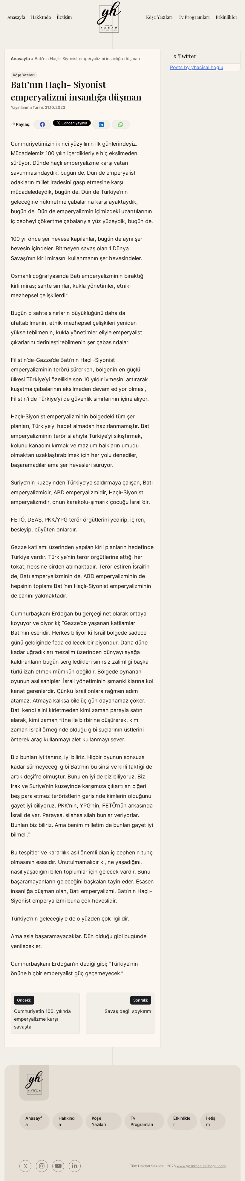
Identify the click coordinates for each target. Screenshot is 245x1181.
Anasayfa (16, 17)
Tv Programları (194, 17)
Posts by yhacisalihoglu (196, 67)
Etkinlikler (227, 17)
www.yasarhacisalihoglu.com (201, 1166)
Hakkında (41, 17)
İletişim (64, 17)
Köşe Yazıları (159, 17)
